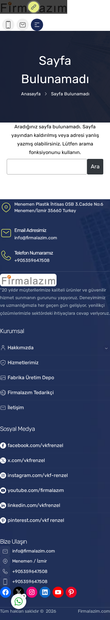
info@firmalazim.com (35, 237)
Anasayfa (31, 94)
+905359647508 (32, 260)
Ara (95, 166)
